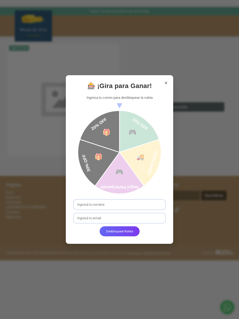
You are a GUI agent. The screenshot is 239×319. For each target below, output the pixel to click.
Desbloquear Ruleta (119, 231)
